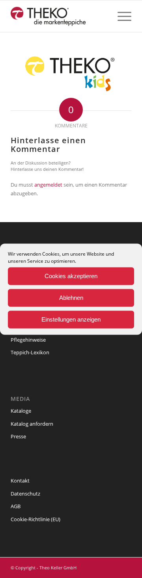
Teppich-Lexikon (30, 352)
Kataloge (21, 410)
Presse (18, 436)
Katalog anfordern (32, 423)
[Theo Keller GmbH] (59, 16)
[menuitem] (120, 16)
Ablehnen (71, 297)
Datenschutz (25, 493)
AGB (16, 506)
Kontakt (20, 480)
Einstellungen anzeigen (71, 319)
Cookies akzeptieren (71, 276)
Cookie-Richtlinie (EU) (35, 519)
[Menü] (120, 16)
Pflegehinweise (28, 339)
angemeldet (48, 184)
